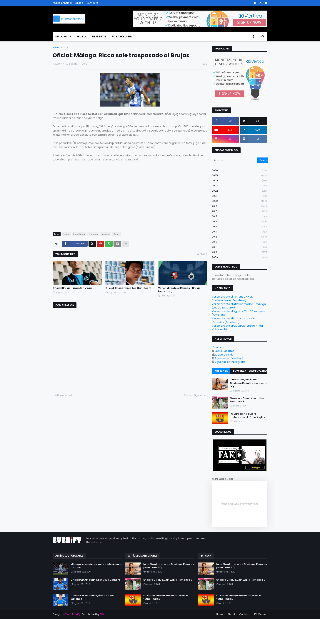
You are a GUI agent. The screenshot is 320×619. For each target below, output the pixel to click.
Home (220, 614)
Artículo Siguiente (194, 395)
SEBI (102, 614)
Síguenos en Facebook (229, 358)
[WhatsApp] (109, 244)
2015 (239, 226)
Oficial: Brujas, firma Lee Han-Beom (128, 288)
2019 (239, 206)
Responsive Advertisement (239, 504)
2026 (239, 170)
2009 (239, 257)
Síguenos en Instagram (229, 362)
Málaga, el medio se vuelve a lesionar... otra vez (96, 565)
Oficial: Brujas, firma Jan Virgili (72, 288)
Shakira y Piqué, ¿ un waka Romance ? (247, 399)
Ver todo (202, 253)
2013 (239, 236)
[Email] (117, 244)
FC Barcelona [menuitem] (122, 36)
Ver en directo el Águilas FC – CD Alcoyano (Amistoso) (239, 313)
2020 (239, 201)
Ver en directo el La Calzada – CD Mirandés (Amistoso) (233, 320)
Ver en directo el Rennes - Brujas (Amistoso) (179, 289)
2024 (239, 180)
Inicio (56, 47)
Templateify (72, 614)
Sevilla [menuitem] (81, 36)
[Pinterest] (100, 244)
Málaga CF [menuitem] (63, 36)
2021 (239, 196)
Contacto (92, 2)
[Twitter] (92, 244)
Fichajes (93, 234)
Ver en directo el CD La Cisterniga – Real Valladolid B (237, 327)
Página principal (62, 2)
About (231, 614)
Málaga (105, 234)
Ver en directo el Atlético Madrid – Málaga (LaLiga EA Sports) (239, 306)
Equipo (79, 2)
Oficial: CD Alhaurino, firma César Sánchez (92, 597)
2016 (239, 221)
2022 (239, 190)
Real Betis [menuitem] (99, 36)
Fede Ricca (79, 234)
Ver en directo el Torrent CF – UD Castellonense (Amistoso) (232, 298)
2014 (239, 231)
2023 (239, 185)
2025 (239, 175)
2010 (239, 252)
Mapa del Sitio (224, 354)
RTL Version (260, 614)
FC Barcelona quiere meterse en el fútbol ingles (247, 415)
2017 (239, 216)
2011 (239, 247)
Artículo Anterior (64, 395)
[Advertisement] (84, 200)
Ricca (116, 234)
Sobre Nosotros (224, 351)
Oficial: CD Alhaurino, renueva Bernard (96, 580)
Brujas (65, 47)
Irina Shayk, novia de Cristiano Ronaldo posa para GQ (248, 383)
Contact (244, 614)
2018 (239, 211)
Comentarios (258, 371)
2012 (239, 242)
